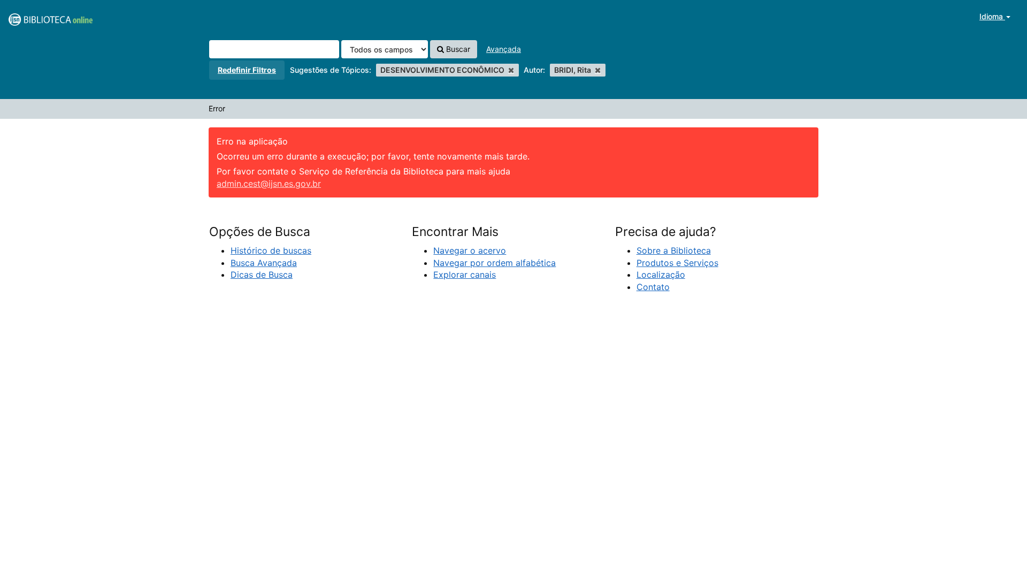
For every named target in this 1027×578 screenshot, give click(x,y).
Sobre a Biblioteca (674, 250)
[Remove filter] (511, 69)
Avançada (503, 49)
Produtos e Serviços (677, 262)
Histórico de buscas (271, 250)
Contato (653, 287)
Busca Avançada (264, 262)
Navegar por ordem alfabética (494, 262)
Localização (661, 274)
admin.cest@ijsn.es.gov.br (269, 183)
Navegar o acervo (469, 250)
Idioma (992, 16)
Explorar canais (464, 274)
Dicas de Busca (262, 274)
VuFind (35, 16)
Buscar (457, 49)
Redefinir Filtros (247, 69)
